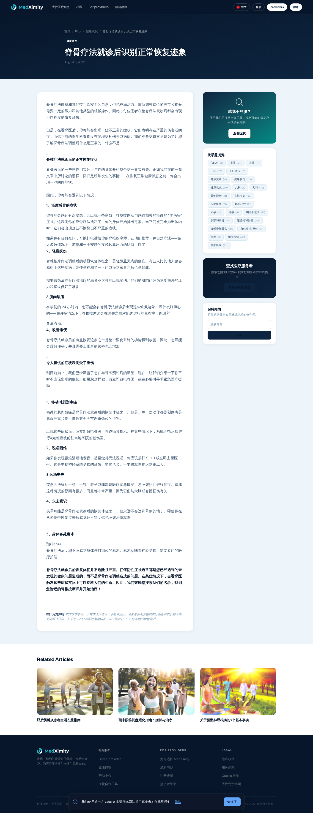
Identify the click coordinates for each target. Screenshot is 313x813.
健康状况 (92, 31)
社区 (79, 7)
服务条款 (228, 767)
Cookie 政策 (230, 776)
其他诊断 (219, 196)
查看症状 (239, 133)
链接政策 (42, 804)
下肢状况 (237, 171)
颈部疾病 (236, 237)
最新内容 (166, 767)
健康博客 (105, 767)
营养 (216, 237)
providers (277, 7)
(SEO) (217, 163)
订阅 (239, 335)
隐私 (178, 802)
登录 (258, 7)
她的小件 (243, 204)
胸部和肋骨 (255, 212)
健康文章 (219, 179)
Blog (78, 31)
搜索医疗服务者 (239, 288)
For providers (99, 7)
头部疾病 (242, 196)
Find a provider (110, 759)
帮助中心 (105, 776)
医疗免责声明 (231, 784)
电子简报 (57, 804)
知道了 (232, 802)
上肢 (236, 163)
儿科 (240, 187)
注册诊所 (166, 776)
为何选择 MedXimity (174, 759)
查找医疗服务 (61, 7)
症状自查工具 (108, 784)
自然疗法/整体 (251, 229)
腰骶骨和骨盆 (248, 220)
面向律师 (121, 7)
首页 (67, 31)
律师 (296, 7)
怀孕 (216, 212)
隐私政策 (228, 759)
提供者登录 (168, 784)
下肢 (216, 171)
